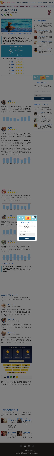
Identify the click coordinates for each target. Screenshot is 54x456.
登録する (27, 238)
